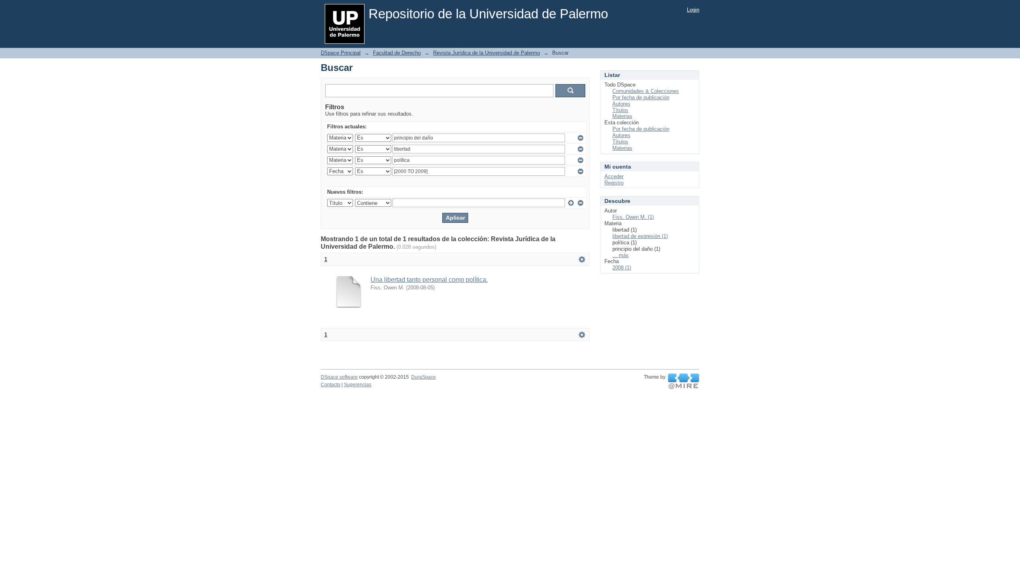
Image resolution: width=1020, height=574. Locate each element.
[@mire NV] (683, 381)
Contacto (330, 384)
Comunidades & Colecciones (645, 91)
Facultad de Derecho (397, 53)
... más (620, 255)
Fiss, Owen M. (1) (633, 217)
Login (693, 10)
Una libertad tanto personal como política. (429, 279)
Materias (622, 116)
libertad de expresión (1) (640, 236)
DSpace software (339, 377)
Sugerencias (357, 384)
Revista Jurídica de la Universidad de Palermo (486, 53)
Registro (614, 183)
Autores (621, 104)
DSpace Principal (341, 53)
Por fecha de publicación (640, 97)
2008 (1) (621, 268)
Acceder (614, 176)
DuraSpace (423, 377)
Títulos (620, 110)
